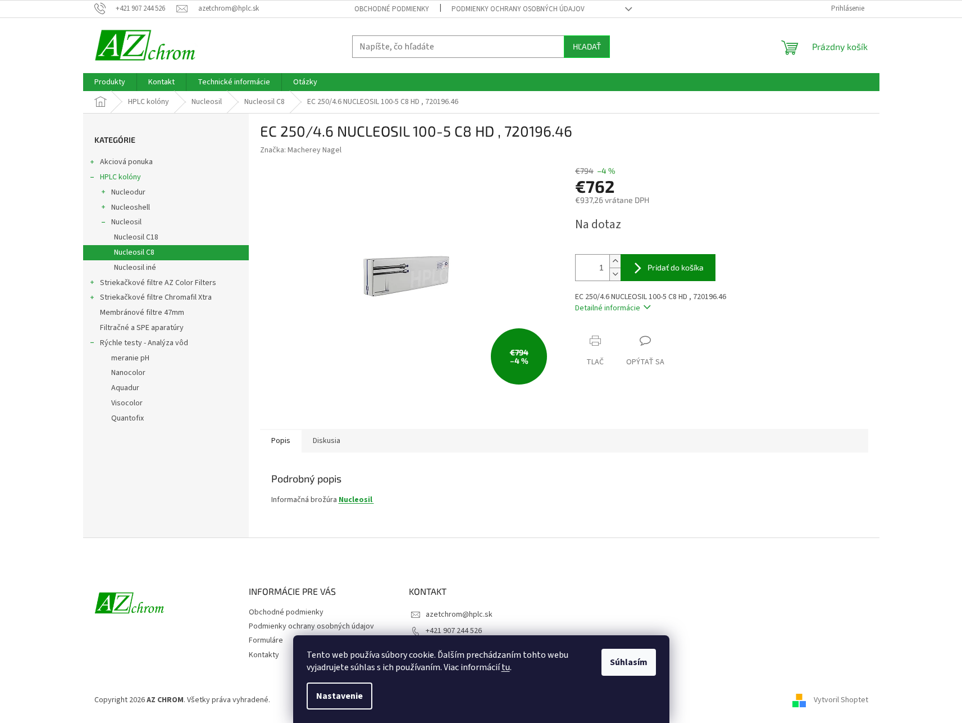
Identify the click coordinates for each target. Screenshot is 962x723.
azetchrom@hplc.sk (459, 614)
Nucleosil (126, 222)
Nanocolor (128, 372)
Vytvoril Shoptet (841, 700)
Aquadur (125, 388)
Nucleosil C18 (136, 237)
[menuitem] (109, 82)
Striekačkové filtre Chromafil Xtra (156, 297)
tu (505, 667)
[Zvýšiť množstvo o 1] (615, 261)
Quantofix (127, 418)
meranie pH (130, 358)
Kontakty (264, 655)
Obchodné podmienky (391, 9)
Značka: (300, 150)
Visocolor (127, 403)
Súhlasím (629, 662)
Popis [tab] (280, 440)
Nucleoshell (130, 207)
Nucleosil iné (135, 267)
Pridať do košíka (676, 267)
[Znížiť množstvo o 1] (615, 274)
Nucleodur (128, 192)
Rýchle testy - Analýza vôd (144, 343)
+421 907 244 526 (454, 630)
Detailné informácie (607, 308)
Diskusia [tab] (326, 440)
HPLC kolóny (120, 177)
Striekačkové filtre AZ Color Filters (158, 282)
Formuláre (266, 640)
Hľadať (587, 46)
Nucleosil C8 (134, 252)
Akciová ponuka (126, 162)
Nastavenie (339, 696)
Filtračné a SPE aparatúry (142, 327)
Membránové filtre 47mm (142, 312)
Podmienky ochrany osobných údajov (518, 9)
